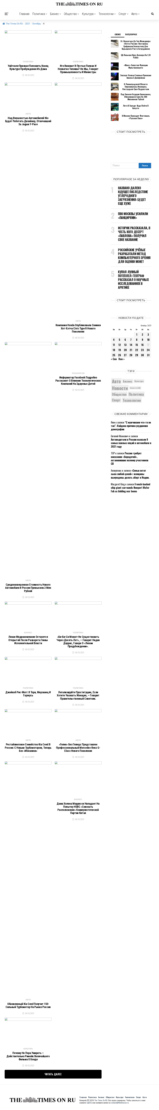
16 (142, 345)
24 (148, 350)
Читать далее (53, 1074)
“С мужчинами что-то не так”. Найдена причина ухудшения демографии (131, 426)
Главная (24, 14)
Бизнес (54, 14)
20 (125, 350)
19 (119, 350)
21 (131, 350)
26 (119, 355)
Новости (120, 388)
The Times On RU (14, 23)
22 (136, 350)
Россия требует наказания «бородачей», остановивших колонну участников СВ (129, 458)
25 (113, 355)
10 (148, 340)
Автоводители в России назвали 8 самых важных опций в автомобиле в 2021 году (131, 443)
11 (114, 345)
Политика (38, 14)
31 (148, 355)
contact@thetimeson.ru (120, 1102)
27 (125, 355)
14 (131, 345)
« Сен (114, 359)
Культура (87, 14)
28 (130, 355)
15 (136, 345)
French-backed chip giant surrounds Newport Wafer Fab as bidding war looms (130, 487)
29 (136, 355)
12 (119, 345)
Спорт (122, 14)
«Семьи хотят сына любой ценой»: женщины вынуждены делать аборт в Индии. (130, 474)
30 (142, 355)
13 (125, 345)
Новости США (135, 388)
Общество (70, 14)
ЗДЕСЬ (89, 1102)
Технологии (106, 14)
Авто (134, 14)
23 (142, 350)
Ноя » (121, 359)
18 (114, 350)
